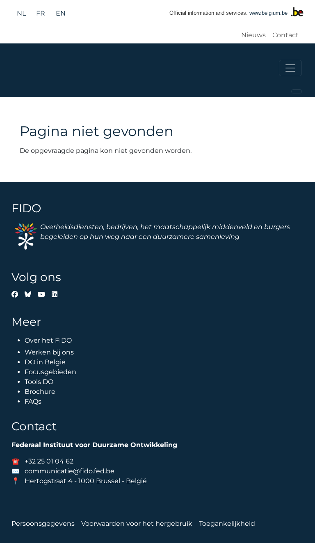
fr (40, 13)
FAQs (33, 401)
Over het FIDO (48, 340)
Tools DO (39, 382)
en (61, 13)
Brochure (40, 391)
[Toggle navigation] (290, 68)
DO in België (45, 362)
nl (21, 13)
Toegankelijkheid (227, 523)
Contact (285, 35)
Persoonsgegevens (43, 523)
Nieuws (253, 35)
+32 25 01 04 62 (49, 461)
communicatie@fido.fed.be (69, 471)
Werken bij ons (49, 352)
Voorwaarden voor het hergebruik (136, 523)
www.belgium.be (268, 13)
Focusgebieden (50, 372)
